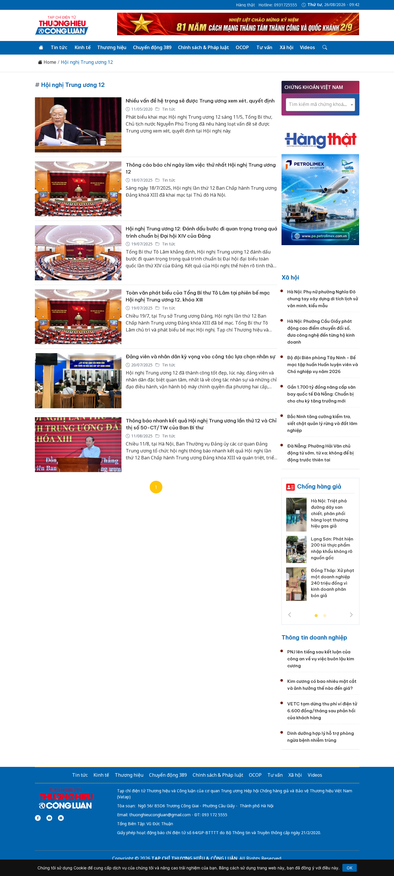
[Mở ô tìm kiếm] (324, 47)
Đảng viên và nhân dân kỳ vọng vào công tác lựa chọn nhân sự (200, 356)
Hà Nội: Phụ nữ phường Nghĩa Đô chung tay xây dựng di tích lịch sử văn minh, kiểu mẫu (322, 298)
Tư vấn (264, 47)
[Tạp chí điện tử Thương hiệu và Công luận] (65, 798)
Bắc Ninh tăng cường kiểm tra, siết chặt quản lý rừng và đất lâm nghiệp (322, 423)
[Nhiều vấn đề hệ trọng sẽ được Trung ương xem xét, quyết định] (78, 124)
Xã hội (286, 47)
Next (351, 614)
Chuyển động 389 (152, 47)
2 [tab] (325, 616)
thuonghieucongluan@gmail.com (160, 814)
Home (49, 62)
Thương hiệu (111, 47)
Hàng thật (245, 5)
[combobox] (320, 104)
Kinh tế (83, 47)
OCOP (242, 47)
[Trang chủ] (41, 47)
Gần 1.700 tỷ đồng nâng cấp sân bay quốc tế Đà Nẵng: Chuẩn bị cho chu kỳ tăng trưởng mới (321, 394)
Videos (307, 47)
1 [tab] (316, 616)
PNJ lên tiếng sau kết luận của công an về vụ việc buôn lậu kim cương (320, 658)
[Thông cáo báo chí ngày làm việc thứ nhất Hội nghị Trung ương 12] (78, 189)
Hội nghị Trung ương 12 (87, 62)
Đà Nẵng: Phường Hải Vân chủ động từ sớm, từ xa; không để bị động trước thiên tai (320, 453)
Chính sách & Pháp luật (203, 47)
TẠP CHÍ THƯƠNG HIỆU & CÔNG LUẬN (194, 858)
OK (349, 867)
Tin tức (59, 47)
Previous (289, 614)
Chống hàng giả (319, 486)
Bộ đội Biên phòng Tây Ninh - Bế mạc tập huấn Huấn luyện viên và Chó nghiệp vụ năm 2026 (322, 364)
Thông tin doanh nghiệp (314, 637)
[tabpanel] (320, 551)
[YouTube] (49, 818)
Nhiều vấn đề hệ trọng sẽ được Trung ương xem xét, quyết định (200, 101)
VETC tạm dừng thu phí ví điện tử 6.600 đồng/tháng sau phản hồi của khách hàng (322, 710)
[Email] (61, 818)
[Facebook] (38, 818)
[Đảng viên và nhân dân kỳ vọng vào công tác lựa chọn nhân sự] (78, 380)
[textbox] (320, 104)
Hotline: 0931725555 (277, 5)
